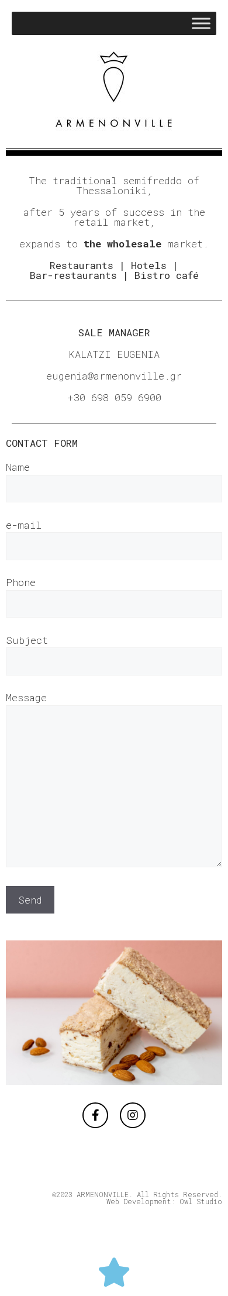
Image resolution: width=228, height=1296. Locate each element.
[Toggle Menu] (201, 23)
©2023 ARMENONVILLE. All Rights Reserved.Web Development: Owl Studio (137, 1198)
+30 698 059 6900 (114, 397)
